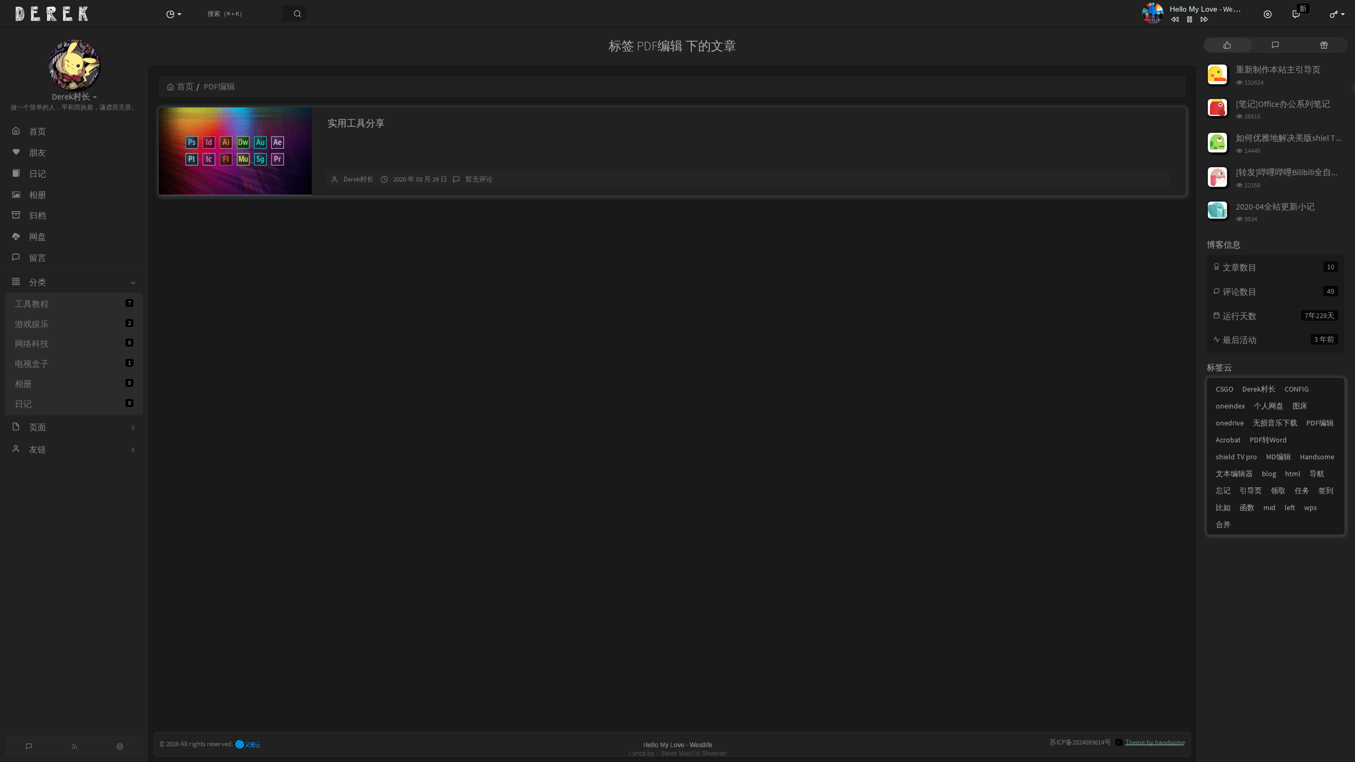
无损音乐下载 (1275, 423)
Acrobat (1228, 439)
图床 (1300, 406)
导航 (1316, 473)
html (1292, 473)
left (1290, 507)
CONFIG (1297, 389)
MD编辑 (1278, 456)
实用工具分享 (356, 123)
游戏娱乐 (73, 324)
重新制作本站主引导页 (1278, 69)
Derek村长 (359, 179)
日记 (73, 403)
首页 (185, 86)
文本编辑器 (1234, 473)
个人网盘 (1269, 406)
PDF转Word (1268, 439)
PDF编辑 (1320, 423)
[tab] (1227, 45)
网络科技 (73, 343)
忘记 (1223, 490)
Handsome (1317, 456)
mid (1269, 507)
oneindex (1230, 406)
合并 (1223, 524)
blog (1269, 473)
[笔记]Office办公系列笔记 (1283, 103)
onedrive (1230, 423)
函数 (1247, 507)
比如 (1223, 507)
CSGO (1224, 389)
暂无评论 (479, 179)
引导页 (1251, 490)
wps (1310, 507)
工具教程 (73, 303)
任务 (1302, 490)
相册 (73, 383)
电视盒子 (73, 363)
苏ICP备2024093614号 (1080, 742)
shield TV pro (1236, 456)
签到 (1325, 490)
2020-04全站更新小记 (1275, 206)
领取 (1278, 490)
